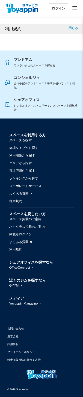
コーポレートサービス (25, 186)
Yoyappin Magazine (23, 303)
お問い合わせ (15, 328)
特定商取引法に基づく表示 (24, 359)
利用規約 (15, 201)
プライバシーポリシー (21, 352)
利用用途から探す (22, 155)
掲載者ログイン (20, 234)
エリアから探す (20, 163)
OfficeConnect (19, 267)
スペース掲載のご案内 (25, 219)
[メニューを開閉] (74, 7)
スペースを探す (20, 140)
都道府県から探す (22, 170)
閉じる (73, 28)
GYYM (14, 285)
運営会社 (12, 336)
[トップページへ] (22, 8)
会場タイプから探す (23, 148)
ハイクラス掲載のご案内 (27, 226)
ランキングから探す (23, 178)
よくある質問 (19, 193)
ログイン (58, 8)
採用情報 (12, 344)
